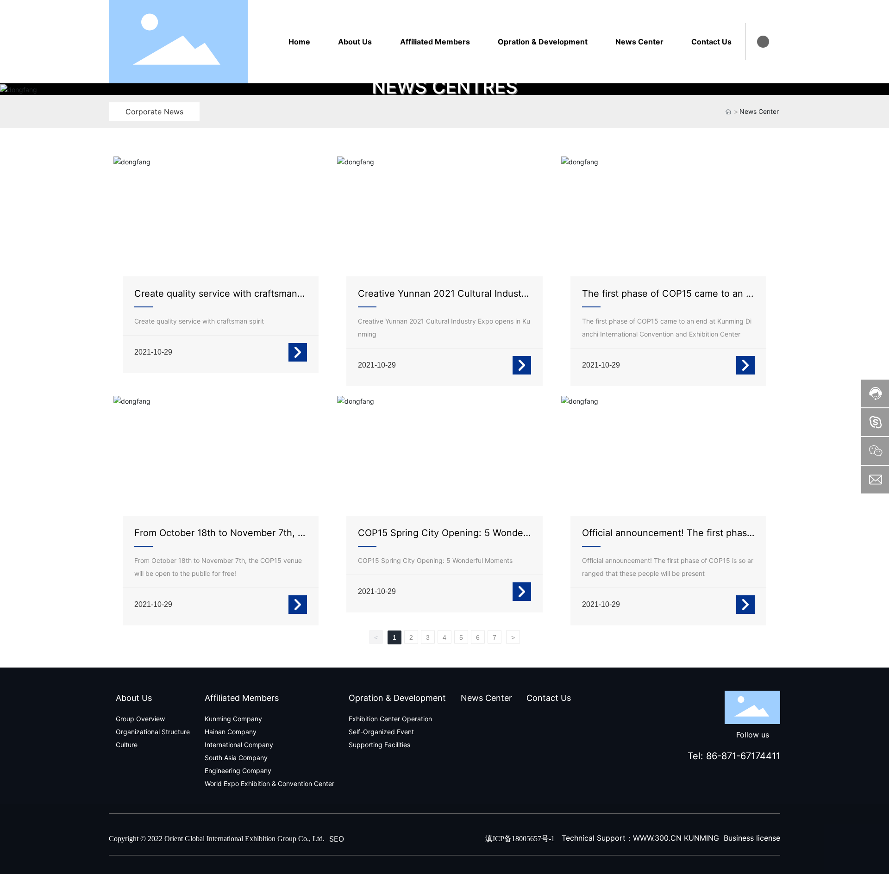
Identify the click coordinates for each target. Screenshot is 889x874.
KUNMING (701, 838)
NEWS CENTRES (445, 86)
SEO (336, 838)
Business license (752, 838)
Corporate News (154, 111)
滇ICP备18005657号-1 (520, 839)
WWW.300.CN (657, 838)
